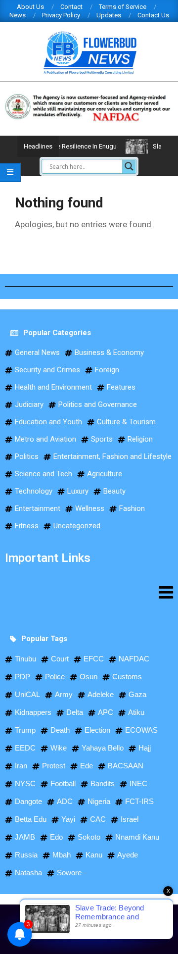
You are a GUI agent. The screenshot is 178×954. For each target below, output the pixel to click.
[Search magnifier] (129, 166)
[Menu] (89, 592)
